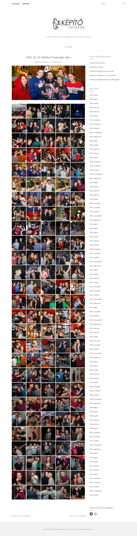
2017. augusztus (95, 449)
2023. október (94, 212)
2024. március (94, 191)
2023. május (94, 232)
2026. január (94, 116)
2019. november (95, 345)
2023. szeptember (96, 216)
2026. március (94, 107)
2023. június (94, 228)
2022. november (95, 253)
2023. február (94, 245)
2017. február (94, 470)
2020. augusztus (95, 324)
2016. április (94, 495)
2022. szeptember (96, 262)
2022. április (94, 274)
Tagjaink (16, 4)
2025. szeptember (96, 132)
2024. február (94, 195)
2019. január (94, 382)
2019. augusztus (95, 357)
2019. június (94, 362)
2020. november (95, 312)
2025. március (94, 149)
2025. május (94, 141)
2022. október (94, 257)
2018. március (94, 420)
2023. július (93, 224)
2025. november (95, 124)
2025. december (95, 120)
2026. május (94, 99)
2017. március (94, 466)
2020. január (94, 337)
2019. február (94, 378)
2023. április (94, 237)
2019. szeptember (96, 353)
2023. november (95, 207)
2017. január (94, 474)
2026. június (94, 95)
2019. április (94, 370)
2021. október (94, 295)
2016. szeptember (96, 491)
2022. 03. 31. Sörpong (22, 516)
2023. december (95, 203)
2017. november (95, 437)
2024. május (94, 182)
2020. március (94, 328)
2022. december (95, 249)
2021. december (95, 287)
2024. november (95, 166)
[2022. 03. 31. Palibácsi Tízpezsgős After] (48, 83)
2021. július (93, 307)
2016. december (95, 478)
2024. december (95, 162)
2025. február (94, 153)
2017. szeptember (96, 445)
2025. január (94, 157)
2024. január (94, 199)
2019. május (94, 366)
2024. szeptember (96, 174)
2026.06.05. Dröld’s (96, 67)
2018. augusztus (95, 403)
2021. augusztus (95, 303)
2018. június (94, 407)
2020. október (95, 316)
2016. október (94, 487)
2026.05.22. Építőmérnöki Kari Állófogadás (105, 80)
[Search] (123, 3)
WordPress (90, 529)
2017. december (95, 432)
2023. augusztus (95, 220)
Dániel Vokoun (57, 62)
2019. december (95, 341)
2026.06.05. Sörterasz (97, 63)
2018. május (94, 412)
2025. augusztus (95, 137)
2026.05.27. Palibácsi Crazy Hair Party (103, 75)
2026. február (94, 112)
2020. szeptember (96, 320)
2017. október (94, 441)
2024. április (94, 187)
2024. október (95, 170)
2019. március (94, 374)
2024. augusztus (95, 178)
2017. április (94, 462)
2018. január (94, 428)
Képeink (25, 4)
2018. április (94, 416)
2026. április (94, 103)
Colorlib (76, 529)
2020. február (94, 332)
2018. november (95, 391)
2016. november (95, 482)
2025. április (94, 145)
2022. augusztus (95, 266)
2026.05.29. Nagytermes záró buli (101, 71)
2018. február (94, 424)
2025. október (95, 128)
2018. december (95, 387)
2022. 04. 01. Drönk (77, 516)
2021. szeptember (96, 299)
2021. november (95, 291)
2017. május (93, 457)
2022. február (94, 282)
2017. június (94, 453)
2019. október (94, 349)
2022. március (94, 278)
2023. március (94, 241)
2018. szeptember (96, 399)
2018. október (94, 395)
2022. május (94, 270)
